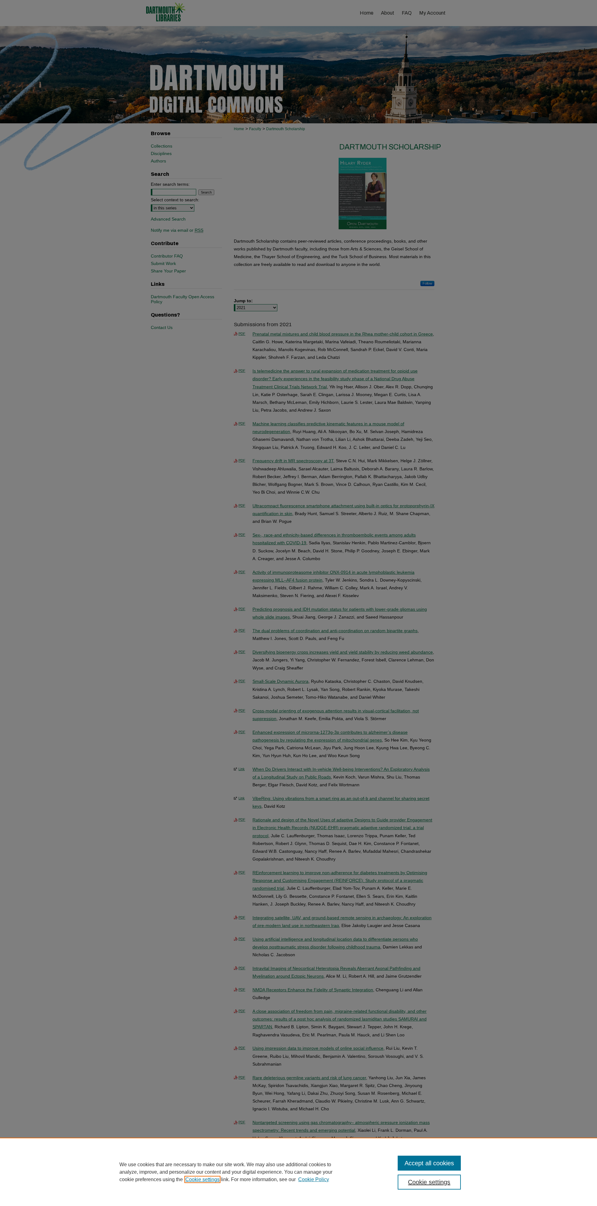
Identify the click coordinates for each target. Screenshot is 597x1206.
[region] (298, 1172)
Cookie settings (202, 1179)
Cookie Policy (313, 1179)
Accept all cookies (429, 1163)
